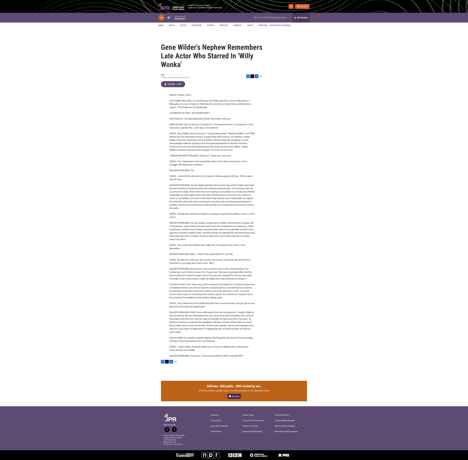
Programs (197, 25)
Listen (183, 25)
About (250, 25)
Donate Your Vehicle (250, 426)
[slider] (172, 17)
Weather (262, 25)
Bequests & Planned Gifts (252, 431)
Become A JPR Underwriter (253, 421)
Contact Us (215, 415)
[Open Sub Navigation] (165, 25)
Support (223, 25)
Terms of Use (216, 421)
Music (172, 25)
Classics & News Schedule (285, 421)
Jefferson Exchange (280, 25)
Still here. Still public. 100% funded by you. (234, 386)
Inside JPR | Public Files (219, 426)
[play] (161, 17)
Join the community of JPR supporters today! (250, 390)
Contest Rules (216, 431)
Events (210, 25)
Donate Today (248, 415)
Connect (237, 25)
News (161, 25)
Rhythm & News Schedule (285, 426)
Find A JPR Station (282, 415)
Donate (303, 6)
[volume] (169, 17)
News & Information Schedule (286, 431)
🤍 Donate (234, 396)
